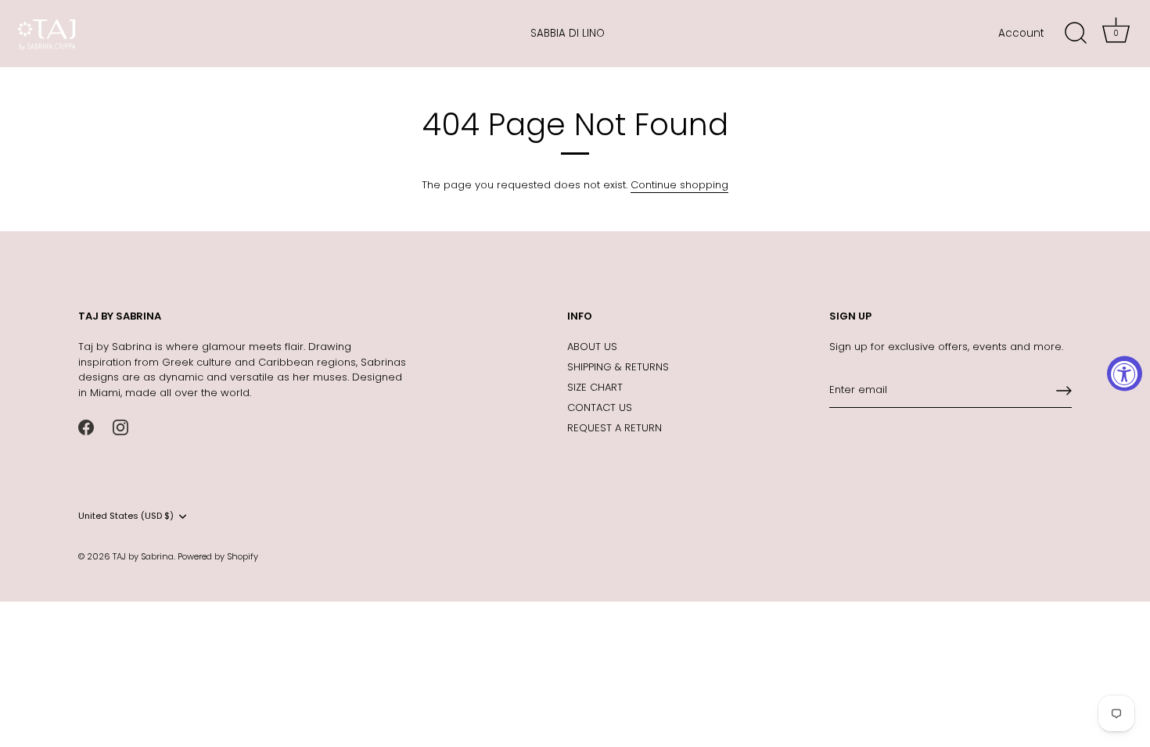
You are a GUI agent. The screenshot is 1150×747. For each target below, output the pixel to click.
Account (1021, 33)
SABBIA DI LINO (567, 33)
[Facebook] (86, 426)
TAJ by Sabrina (143, 556)
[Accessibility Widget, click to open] (1124, 373)
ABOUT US (592, 346)
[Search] (1075, 33)
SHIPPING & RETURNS (618, 366)
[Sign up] (1064, 391)
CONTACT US (599, 407)
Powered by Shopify (218, 556)
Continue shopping (679, 184)
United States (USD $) (126, 516)
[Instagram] (120, 426)
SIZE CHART (595, 387)
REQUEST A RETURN (614, 427)
